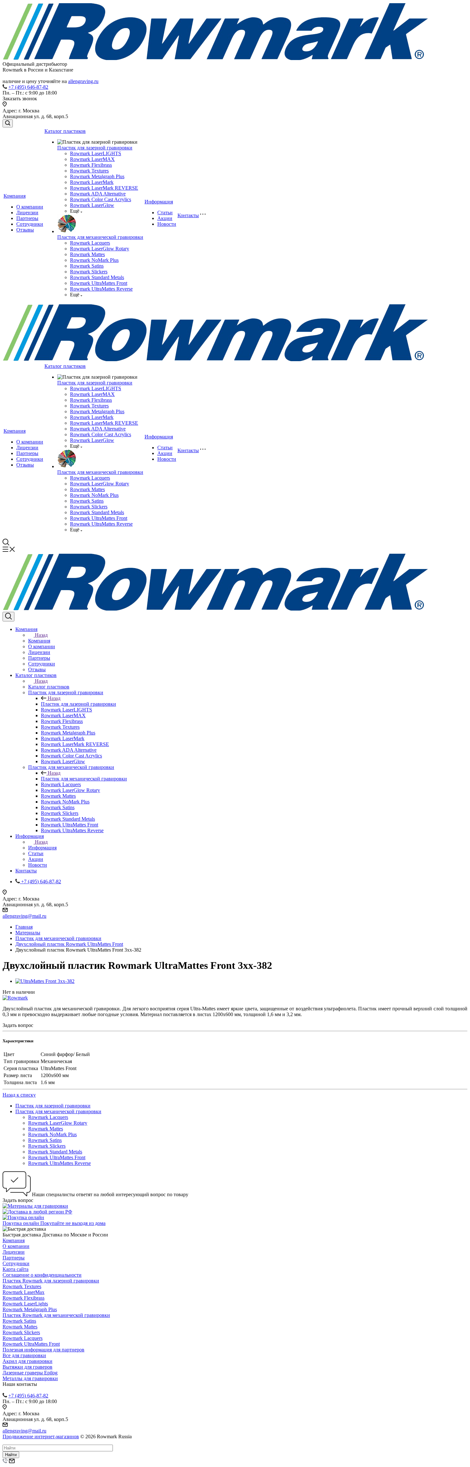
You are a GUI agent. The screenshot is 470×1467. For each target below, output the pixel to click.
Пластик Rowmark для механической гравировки (56, 1315)
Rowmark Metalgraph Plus (97, 176)
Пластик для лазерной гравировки (94, 147)
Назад (41, 635)
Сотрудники (29, 224)
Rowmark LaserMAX (92, 159)
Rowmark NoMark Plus (94, 260)
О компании (29, 206)
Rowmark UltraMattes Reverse (101, 289)
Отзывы (25, 229)
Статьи (165, 212)
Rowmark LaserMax (23, 1292)
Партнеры (27, 218)
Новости (166, 224)
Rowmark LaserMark (92, 182)
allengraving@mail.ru (24, 916)
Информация (159, 201)
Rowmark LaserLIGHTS (95, 153)
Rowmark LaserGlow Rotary (99, 248)
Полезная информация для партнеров (43, 1349)
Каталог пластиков (65, 131)
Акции (164, 218)
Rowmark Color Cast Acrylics (100, 199)
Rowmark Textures (89, 170)
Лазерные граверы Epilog (30, 1372)
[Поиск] (8, 123)
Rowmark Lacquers (90, 243)
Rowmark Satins (87, 266)
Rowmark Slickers (88, 271)
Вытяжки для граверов (27, 1367)
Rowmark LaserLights (25, 1303)
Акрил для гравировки (27, 1361)
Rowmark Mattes (87, 254)
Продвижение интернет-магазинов (41, 1436)
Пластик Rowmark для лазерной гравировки (51, 1280)
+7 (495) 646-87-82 (28, 87)
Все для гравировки (24, 1355)
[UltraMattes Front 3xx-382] (44, 981)
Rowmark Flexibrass (91, 165)
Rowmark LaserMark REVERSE (104, 188)
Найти (11, 1454)
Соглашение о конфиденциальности (42, 1275)
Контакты (188, 215)
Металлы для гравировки (30, 1378)
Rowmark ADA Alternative (98, 193)
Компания (15, 196)
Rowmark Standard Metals (97, 277)
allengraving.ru (83, 81)
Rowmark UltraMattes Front (98, 283)
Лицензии (27, 212)
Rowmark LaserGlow (92, 205)
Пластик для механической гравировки (100, 237)
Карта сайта (15, 1269)
